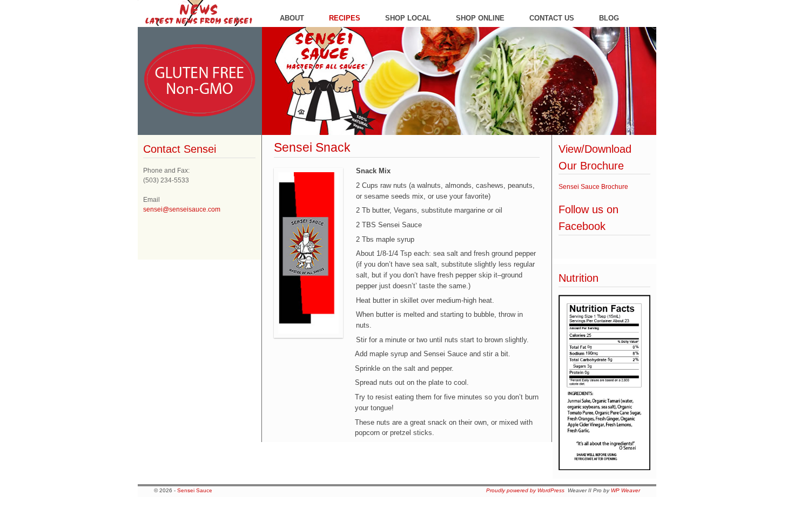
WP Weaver (625, 490)
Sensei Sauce (194, 490)
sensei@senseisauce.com (181, 209)
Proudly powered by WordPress (525, 490)
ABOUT (292, 18)
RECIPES (344, 18)
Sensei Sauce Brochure (593, 187)
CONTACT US (551, 18)
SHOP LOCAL (408, 18)
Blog (609, 18)
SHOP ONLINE (480, 18)
